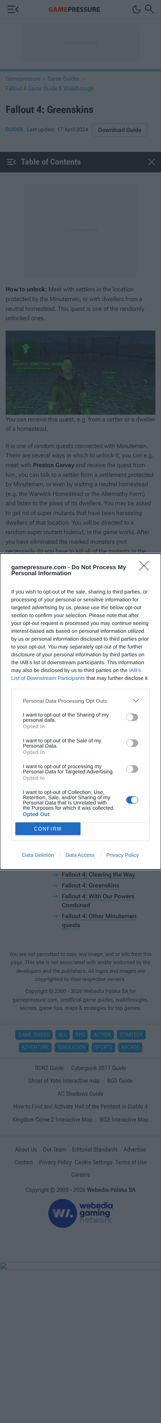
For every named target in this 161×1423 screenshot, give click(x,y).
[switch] (132, 717)
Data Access (80, 855)
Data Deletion (38, 855)
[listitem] (80, 701)
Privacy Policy (122, 855)
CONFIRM (48, 829)
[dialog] (80, 711)
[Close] (146, 568)
